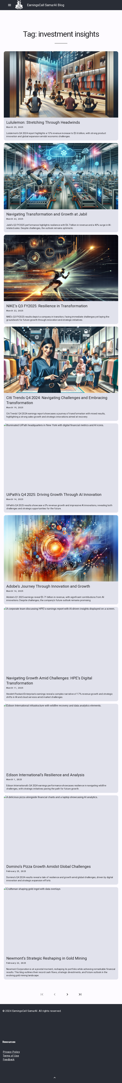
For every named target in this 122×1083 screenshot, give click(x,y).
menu (9, 5)
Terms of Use (11, 1055)
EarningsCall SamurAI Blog (45, 5)
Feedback (8, 1059)
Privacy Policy (11, 1051)
